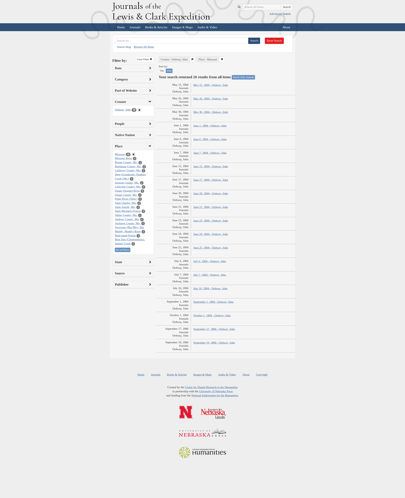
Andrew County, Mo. (127, 219)
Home (121, 27)
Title (162, 70)
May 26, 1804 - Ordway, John (210, 98)
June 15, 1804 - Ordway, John (210, 166)
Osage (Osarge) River (127, 190)
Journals (135, 27)
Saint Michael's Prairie (128, 211)
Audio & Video (207, 27)
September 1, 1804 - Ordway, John (213, 301)
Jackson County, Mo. (127, 182)
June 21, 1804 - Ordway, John (210, 207)
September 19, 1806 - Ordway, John (214, 342)
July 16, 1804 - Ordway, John (210, 288)
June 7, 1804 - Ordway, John (210, 152)
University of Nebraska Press (216, 391)
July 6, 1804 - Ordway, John (209, 261)
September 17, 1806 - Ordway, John (214, 329)
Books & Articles (156, 27)
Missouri (120, 154)
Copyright (262, 374)
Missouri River (123, 158)
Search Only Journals (243, 77)
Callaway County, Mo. (128, 170)
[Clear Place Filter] (133, 154)
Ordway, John (123, 109)
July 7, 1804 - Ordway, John (209, 274)
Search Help (124, 47)
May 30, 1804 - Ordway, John (210, 112)
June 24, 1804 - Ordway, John (210, 234)
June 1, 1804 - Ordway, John (210, 125)
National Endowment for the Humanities (214, 395)
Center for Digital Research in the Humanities (211, 387)
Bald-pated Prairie (125, 235)
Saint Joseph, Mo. (125, 207)
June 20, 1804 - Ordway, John (210, 193)
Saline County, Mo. (126, 215)
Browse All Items (144, 46)
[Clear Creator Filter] (139, 110)
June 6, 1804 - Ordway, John (210, 139)
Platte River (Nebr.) (126, 198)
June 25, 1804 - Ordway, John (210, 247)
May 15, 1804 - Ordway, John (210, 85)
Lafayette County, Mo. (128, 186)
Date (169, 70)
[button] (192, 59)
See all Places (122, 249)
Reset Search (274, 40)
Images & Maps (182, 27)
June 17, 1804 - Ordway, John (210, 179)
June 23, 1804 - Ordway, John (210, 220)
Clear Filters (143, 59)
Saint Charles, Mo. (126, 203)
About (286, 27)
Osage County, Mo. (126, 194)
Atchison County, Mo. (127, 223)
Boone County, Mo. (126, 162)
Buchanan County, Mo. (128, 166)
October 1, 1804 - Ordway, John (212, 315)
